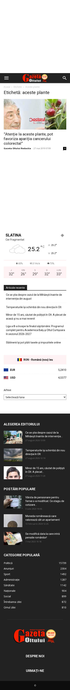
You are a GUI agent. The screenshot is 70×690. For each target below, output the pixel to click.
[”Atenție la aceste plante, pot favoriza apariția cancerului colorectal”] (35, 114)
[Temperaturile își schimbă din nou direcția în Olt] (13, 455)
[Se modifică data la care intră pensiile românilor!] (13, 538)
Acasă (7, 86)
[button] (6, 78)
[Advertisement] (35, 36)
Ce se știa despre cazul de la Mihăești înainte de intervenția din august (34, 296)
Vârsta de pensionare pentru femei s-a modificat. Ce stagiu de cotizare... (44, 501)
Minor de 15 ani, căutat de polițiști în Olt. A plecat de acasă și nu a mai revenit (36, 316)
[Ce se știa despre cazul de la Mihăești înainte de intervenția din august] (13, 437)
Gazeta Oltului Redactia (17, 148)
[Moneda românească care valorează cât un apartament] (13, 520)
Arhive (7, 390)
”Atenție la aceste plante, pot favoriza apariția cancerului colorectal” (28, 139)
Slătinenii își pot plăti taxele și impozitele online (33, 342)
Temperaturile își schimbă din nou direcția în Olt (33, 307)
